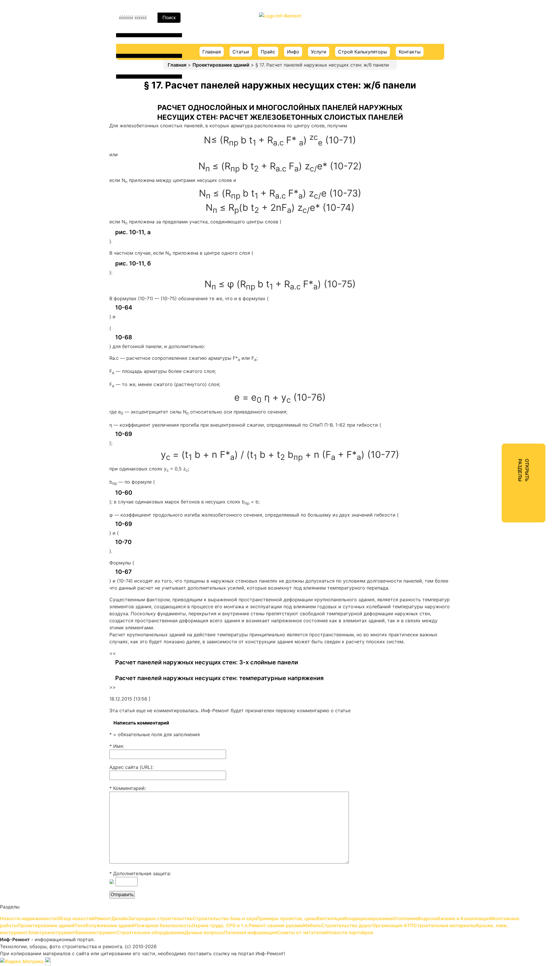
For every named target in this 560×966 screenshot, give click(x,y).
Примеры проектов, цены (499, 102)
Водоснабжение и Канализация (506, 144)
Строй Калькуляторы (362, 52)
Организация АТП (490, 239)
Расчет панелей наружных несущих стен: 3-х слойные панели (206, 662)
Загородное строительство (501, 81)
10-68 (123, 337)
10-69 (123, 433)
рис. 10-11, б (133, 263)
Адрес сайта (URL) (130, 767)
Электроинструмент (493, 270)
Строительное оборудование (503, 291)
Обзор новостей (488, 50)
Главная (211, 52)
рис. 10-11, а (132, 232)
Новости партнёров (492, 333)
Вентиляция (483, 113)
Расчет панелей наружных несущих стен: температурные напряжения (219, 678)
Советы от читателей (494, 323)
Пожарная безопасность (498, 186)
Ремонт (478, 60)
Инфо (293, 52)
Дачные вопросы (489, 302)
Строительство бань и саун (502, 92)
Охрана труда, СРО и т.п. (498, 197)
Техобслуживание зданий (499, 176)
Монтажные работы (492, 155)
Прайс (268, 52)
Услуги (318, 52)
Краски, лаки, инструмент (500, 260)
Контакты (410, 52)
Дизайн (478, 71)
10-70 (123, 541)
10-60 (123, 492)
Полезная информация (496, 312)
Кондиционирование (493, 123)
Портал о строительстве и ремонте (280, 27)
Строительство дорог (495, 228)
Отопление (482, 134)
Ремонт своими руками (497, 207)
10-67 (123, 571)
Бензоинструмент (490, 281)
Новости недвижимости (498, 39)
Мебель (478, 218)
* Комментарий (127, 788)
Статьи (240, 52)
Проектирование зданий (220, 65)
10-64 (123, 307)
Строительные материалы (500, 249)
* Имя (116, 746)
